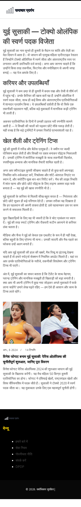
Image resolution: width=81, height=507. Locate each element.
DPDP (20, 466)
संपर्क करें (21, 460)
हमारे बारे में (22, 441)
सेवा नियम (21, 448)
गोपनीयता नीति (24, 454)
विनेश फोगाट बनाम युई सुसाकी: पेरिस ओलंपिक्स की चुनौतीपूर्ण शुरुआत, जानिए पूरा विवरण (34, 359)
